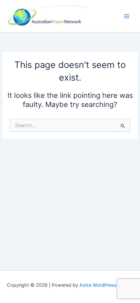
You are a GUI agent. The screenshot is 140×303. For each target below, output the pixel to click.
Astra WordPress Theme (106, 285)
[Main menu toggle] (126, 16)
